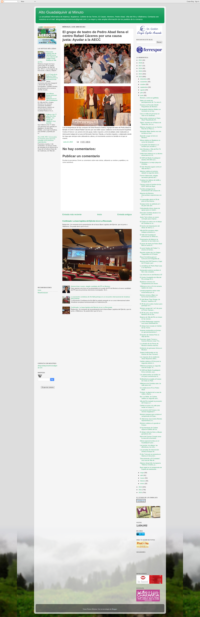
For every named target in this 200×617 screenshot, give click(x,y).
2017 (140, 65)
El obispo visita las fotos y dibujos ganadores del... (151, 433)
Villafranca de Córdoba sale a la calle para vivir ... (150, 384)
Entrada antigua (124, 214)
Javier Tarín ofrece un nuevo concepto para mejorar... (149, 218)
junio (142, 95)
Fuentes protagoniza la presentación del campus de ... (151, 189)
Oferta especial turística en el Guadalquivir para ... (149, 441)
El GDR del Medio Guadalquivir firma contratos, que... (150, 371)
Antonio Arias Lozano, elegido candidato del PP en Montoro (90, 286)
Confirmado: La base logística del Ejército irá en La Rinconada (87, 221)
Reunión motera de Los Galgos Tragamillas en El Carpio (150, 253)
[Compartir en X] (85, 142)
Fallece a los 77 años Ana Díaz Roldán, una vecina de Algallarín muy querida (51, 119)
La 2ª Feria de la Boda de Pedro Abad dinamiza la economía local (52, 77)
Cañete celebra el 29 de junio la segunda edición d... (150, 362)
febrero (143, 481)
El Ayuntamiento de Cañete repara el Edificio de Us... (149, 428)
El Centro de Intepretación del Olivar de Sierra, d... (150, 226)
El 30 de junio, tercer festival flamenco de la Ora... (149, 313)
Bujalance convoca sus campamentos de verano (149, 282)
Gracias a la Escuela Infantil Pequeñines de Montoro (149, 105)
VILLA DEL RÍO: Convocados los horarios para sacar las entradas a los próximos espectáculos (47, 139)
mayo (142, 472)
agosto (142, 90)
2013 (140, 76)
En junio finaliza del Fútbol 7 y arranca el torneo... (150, 249)
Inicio (99, 214)
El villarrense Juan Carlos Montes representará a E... (151, 419)
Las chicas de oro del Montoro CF (151, 274)
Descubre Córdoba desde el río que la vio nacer (150, 213)
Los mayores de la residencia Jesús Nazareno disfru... (149, 357)
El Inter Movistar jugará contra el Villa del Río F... (150, 167)
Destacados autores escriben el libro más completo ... (150, 271)
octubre (143, 84)
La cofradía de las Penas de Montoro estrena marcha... (149, 344)
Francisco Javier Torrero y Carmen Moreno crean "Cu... (150, 340)
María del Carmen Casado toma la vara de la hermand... (150, 437)
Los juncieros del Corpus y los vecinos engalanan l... (150, 410)
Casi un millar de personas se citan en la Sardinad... (149, 114)
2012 (140, 487)
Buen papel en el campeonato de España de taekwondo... (151, 468)
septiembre (144, 87)
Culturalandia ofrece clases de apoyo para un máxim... (150, 209)
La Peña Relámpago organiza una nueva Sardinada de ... (150, 322)
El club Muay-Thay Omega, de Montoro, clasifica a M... (150, 300)
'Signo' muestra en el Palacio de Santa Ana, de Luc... (150, 123)
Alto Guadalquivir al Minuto (61, 12)
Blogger (114, 609)
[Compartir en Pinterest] (89, 142)
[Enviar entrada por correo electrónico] (77, 142)
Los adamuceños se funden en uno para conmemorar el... (150, 375)
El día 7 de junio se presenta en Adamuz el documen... (150, 455)
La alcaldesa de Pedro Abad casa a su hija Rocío (151, 266)
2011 (140, 489)
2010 (140, 492)
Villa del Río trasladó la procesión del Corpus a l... (151, 402)
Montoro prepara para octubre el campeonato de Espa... (150, 415)
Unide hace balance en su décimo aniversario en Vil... (151, 154)
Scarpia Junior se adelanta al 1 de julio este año (150, 204)
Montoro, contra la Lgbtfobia (149, 98)
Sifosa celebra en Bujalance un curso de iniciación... (150, 141)
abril (142, 475)
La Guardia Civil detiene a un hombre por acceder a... (149, 145)
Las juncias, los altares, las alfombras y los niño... (149, 446)
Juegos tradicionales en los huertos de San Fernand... (149, 353)
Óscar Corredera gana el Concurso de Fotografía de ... (150, 257)
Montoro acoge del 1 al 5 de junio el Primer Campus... (151, 309)
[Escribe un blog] (83, 142)
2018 (140, 63)
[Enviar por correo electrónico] (81, 142)
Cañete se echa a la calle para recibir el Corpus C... (150, 406)
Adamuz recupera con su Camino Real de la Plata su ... (151, 128)
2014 (140, 74)
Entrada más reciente (72, 214)
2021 (140, 60)
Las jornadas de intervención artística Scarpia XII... (149, 450)
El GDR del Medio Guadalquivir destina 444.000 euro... (150, 158)
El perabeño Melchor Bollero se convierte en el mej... (150, 110)
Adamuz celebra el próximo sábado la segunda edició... (150, 172)
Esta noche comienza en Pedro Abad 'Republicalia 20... (150, 119)
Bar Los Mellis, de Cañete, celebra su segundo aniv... (149, 397)
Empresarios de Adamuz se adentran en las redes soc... (150, 240)
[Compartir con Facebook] (87, 142)
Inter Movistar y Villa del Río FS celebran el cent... (150, 150)
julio (141, 92)
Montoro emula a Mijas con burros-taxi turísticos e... (149, 296)
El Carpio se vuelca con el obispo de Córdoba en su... (151, 222)
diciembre (143, 79)
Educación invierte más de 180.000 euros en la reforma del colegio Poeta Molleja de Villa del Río (48, 57)
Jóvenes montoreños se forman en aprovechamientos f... (150, 331)
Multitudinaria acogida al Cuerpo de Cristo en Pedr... (150, 379)
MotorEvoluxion (43, 292)
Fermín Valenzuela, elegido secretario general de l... (149, 176)
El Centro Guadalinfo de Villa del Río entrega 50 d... (150, 278)
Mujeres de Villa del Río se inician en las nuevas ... (151, 318)
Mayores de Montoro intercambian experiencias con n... (151, 195)
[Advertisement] (48, 187)
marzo (142, 478)
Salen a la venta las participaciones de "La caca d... (151, 101)
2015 (140, 71)
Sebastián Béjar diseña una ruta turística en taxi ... (150, 132)
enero (142, 483)
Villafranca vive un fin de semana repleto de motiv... (151, 287)
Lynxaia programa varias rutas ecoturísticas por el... (150, 291)
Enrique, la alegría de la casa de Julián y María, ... (150, 393)
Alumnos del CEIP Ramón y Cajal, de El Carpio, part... (151, 262)
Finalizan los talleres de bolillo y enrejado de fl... (150, 181)
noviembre (144, 81)
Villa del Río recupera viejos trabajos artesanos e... (149, 231)
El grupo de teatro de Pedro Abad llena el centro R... (151, 244)
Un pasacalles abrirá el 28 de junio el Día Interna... (149, 200)
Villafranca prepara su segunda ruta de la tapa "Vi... (150, 366)
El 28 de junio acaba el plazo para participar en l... (151, 304)
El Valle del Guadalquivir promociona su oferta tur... (149, 235)
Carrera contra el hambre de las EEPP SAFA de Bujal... (150, 185)
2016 (140, 68)
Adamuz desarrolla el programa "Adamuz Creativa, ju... (150, 464)
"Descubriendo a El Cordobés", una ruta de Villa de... (150, 459)
